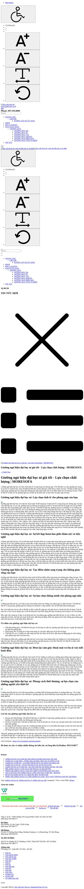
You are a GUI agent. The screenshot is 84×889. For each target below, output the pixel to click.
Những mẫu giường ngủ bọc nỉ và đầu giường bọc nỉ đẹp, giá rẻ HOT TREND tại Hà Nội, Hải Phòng (40, 777)
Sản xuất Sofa (19, 887)
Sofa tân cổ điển (10, 859)
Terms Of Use (42, 887)
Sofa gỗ (8, 865)
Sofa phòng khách (11, 855)
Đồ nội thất (54, 808)
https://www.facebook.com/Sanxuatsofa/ (27, 741)
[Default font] (22, 93)
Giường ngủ (9, 874)
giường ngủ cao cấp (39, 780)
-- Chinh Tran (5, 472)
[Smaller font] (22, 58)
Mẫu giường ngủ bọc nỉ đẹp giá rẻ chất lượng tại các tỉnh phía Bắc (28, 769)
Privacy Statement (31, 887)
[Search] (2, 249)
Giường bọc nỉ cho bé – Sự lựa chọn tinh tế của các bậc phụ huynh (28, 765)
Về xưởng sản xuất (11, 878)
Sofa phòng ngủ (10, 857)
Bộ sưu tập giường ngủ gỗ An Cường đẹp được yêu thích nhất (26, 775)
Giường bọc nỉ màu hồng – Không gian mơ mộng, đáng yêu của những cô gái (32, 761)
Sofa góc (8, 861)
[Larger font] (22, 41)
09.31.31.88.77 (23, 798)
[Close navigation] (2, 255)
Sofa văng (8, 872)
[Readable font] (22, 75)
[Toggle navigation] (2, 253)
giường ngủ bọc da (11, 780)
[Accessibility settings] (18, 14)
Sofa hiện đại (9, 866)
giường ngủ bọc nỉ (25, 780)
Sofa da (7, 853)
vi (2, 146)
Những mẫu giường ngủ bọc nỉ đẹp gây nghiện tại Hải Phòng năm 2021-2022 (32, 771)
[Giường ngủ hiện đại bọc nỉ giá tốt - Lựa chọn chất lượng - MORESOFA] (27, 463)
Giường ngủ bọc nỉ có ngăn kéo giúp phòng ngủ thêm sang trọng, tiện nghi (31, 759)
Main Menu (9, 3)
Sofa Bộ (8, 868)
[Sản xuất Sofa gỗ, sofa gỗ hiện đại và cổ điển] (9, 108)
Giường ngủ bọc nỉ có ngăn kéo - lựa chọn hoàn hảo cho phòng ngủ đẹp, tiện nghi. (34, 767)
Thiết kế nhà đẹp (53, 806)
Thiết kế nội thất (69, 806)
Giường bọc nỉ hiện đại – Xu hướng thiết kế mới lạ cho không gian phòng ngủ (32, 763)
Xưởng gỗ (42, 808)
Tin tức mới (9, 876)
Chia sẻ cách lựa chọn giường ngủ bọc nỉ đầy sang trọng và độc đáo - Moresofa (32, 773)
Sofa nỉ (7, 863)
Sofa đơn (8, 870)
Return (72, 780)
